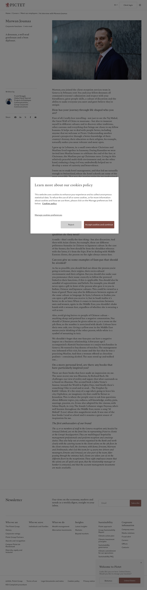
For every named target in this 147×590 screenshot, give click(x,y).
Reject (71, 224)
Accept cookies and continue (99, 224)
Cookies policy (49, 203)
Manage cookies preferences (48, 215)
